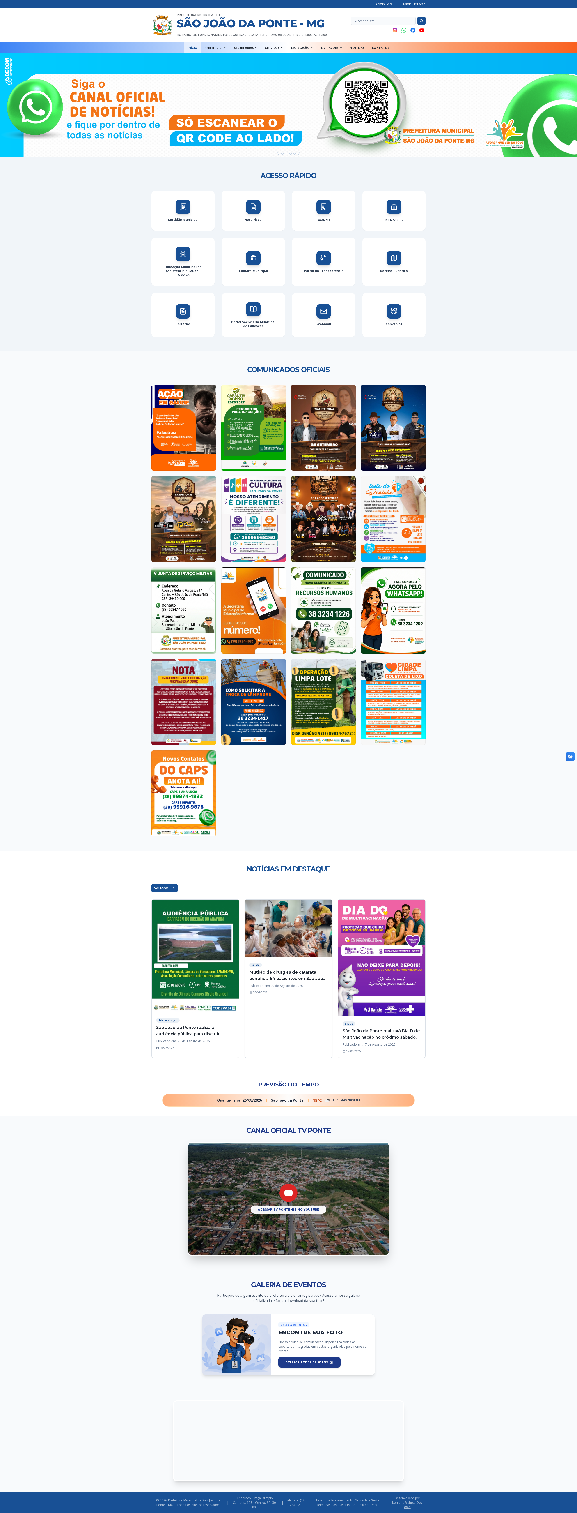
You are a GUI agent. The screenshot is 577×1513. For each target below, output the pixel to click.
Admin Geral (384, 4)
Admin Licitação (414, 4)
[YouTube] (422, 30)
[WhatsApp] (404, 30)
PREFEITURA (213, 48)
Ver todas (161, 888)
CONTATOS (380, 48)
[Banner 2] (282, 153)
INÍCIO (192, 48)
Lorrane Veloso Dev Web (407, 1504)
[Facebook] (413, 30)
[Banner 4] (290, 153)
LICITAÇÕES (330, 48)
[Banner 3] (286, 153)
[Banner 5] (294, 153)
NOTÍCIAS (357, 48)
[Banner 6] (299, 153)
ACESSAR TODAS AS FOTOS (307, 1362)
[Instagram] (394, 30)
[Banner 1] (278, 153)
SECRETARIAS (244, 48)
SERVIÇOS (272, 48)
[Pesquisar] (421, 21)
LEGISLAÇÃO (300, 48)
